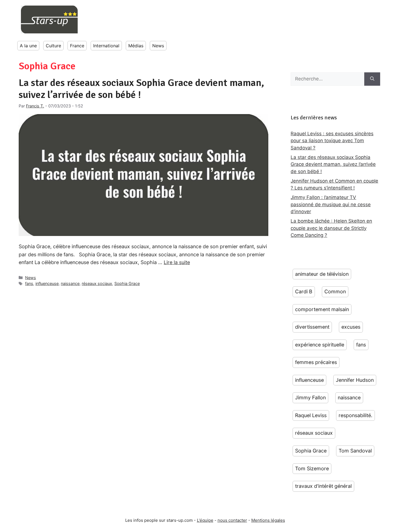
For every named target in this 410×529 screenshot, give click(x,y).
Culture (53, 45)
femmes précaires (316, 362)
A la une (28, 45)
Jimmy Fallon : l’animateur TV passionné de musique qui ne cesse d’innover (331, 204)
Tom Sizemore (312, 468)
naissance (70, 283)
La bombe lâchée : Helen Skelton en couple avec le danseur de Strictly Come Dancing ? (331, 228)
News (158, 45)
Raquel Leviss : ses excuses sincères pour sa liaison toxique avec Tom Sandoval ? (332, 141)
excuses (350, 327)
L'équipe (205, 520)
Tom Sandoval (355, 451)
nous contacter (232, 520)
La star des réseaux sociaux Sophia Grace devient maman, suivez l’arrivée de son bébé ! (141, 89)
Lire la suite (177, 262)
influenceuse (47, 283)
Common (335, 291)
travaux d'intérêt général (323, 486)
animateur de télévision (322, 274)
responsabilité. (355, 415)
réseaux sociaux (97, 283)
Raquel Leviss (311, 415)
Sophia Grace (127, 283)
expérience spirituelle (319, 345)
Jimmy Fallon (310, 397)
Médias (135, 45)
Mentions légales (268, 520)
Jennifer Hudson (355, 380)
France (77, 45)
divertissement (312, 327)
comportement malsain (322, 309)
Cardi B (303, 291)
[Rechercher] (372, 79)
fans (29, 283)
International (106, 45)
